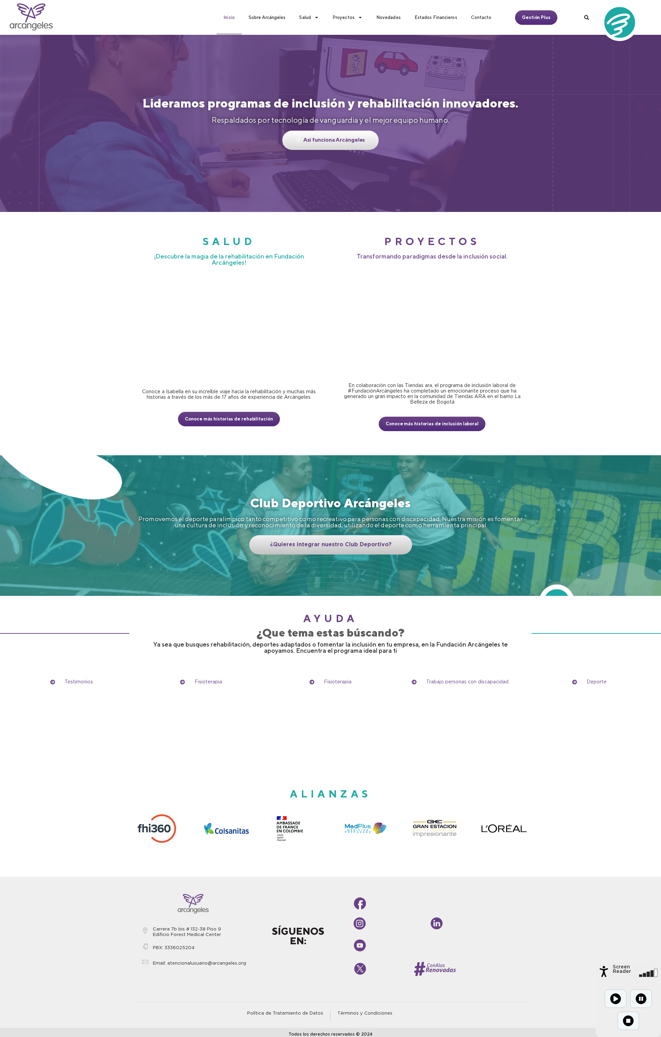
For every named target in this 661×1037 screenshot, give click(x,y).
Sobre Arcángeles (267, 17)
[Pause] (641, 998)
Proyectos (344, 17)
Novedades (388, 17)
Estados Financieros (436, 17)
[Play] (616, 998)
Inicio (229, 17)
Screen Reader (622, 969)
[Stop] (628, 1020)
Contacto (481, 17)
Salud (305, 17)
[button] (586, 17)
